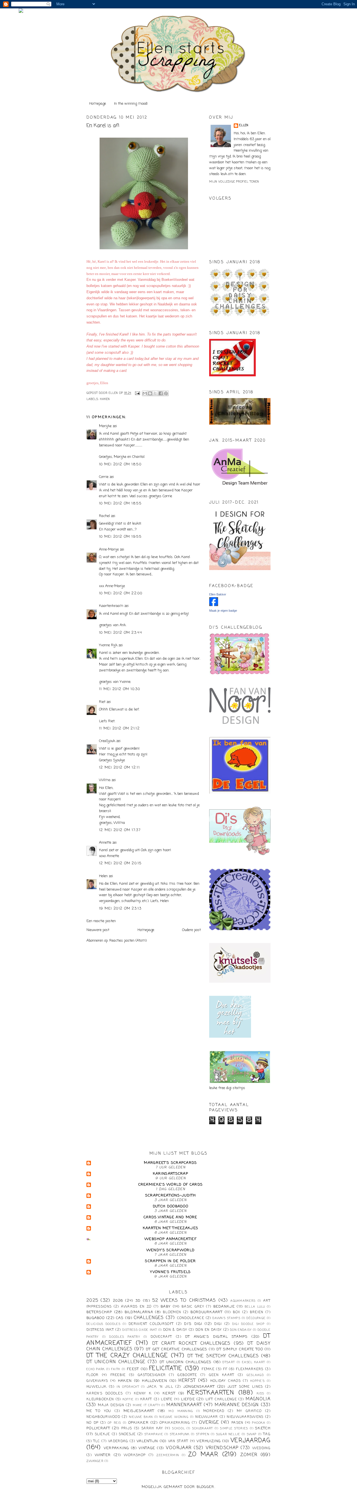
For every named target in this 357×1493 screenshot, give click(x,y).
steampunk (180, 1434)
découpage (256, 1318)
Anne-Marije (109, 549)
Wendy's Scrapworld (170, 1250)
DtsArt (229, 1362)
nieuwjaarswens (245, 1417)
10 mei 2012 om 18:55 (120, 503)
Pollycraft (98, 1428)
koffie (128, 1399)
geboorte (187, 1375)
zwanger (94, 1461)
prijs (126, 1428)
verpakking (116, 1448)
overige (209, 1422)
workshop (135, 1455)
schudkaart (202, 1428)
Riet (102, 702)
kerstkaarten (211, 1393)
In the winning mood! (131, 103)
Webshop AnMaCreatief (170, 1239)
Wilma (104, 780)
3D (138, 1300)
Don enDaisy (241, 1330)
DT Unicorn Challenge (115, 1362)
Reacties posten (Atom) (128, 940)
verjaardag (251, 1440)
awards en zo (136, 1306)
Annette (105, 842)
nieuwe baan (141, 1417)
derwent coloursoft (151, 1324)
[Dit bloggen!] (150, 393)
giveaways (97, 1381)
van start (178, 1441)
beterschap (99, 1312)
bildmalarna (139, 1312)
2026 (118, 1300)
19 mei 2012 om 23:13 (120, 908)
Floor (92, 1375)
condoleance (190, 1318)
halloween (154, 1381)
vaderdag (118, 1441)
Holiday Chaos (225, 1381)
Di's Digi (193, 1324)
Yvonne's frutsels (170, 1272)
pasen (237, 1422)
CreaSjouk (107, 741)
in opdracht (128, 1387)
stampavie (153, 1434)
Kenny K (143, 1393)
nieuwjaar (206, 1417)
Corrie (103, 477)
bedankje (224, 1306)
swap (252, 1434)
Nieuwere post (97, 930)
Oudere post (191, 930)
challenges (149, 1318)
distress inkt (100, 1329)
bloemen (172, 1312)
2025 (92, 1300)
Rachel (104, 516)
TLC (96, 1441)
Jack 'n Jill (160, 1386)
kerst (169, 1393)
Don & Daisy (175, 1329)
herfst (187, 1380)
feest (133, 1369)
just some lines (245, 1386)
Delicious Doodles (103, 1324)
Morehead (213, 1411)
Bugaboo (95, 1318)
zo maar (203, 1454)
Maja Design (111, 1405)
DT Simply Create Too (239, 1349)
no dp (92, 1422)
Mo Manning (180, 1411)
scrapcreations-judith (170, 1195)
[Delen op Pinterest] (166, 393)
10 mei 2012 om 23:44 (120, 632)
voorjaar (179, 1448)
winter (103, 1455)
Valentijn (147, 1441)
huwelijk (96, 1386)
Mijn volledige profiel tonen (234, 182)
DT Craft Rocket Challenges (191, 1343)
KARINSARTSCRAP (170, 1173)
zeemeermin (167, 1455)
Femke (208, 1369)
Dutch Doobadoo (170, 1206)
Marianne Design (237, 1405)
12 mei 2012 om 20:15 (120, 863)
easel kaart (253, 1362)
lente (167, 1399)
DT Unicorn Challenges (186, 1362)
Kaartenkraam (111, 606)
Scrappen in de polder (170, 1261)
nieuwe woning (174, 1417)
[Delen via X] (155, 393)
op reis (114, 1423)
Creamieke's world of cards (170, 1184)
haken (105, 399)
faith (115, 1369)
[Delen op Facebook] (160, 393)
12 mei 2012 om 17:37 (120, 830)
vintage (147, 1448)
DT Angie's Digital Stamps (216, 1336)
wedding (261, 1448)
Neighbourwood (103, 1417)
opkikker (138, 1422)
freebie (118, 1375)
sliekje (102, 1434)
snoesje (127, 1434)
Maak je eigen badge (223, 610)
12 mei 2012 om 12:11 (119, 767)
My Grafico (249, 1411)
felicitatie (165, 1368)
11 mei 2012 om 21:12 (119, 728)
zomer (249, 1455)
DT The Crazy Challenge (127, 1355)
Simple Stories (234, 1428)
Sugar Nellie (228, 1434)
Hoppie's (257, 1381)
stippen (202, 1434)
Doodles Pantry (124, 1337)
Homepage (97, 103)
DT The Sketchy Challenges (223, 1356)
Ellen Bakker (217, 594)
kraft (146, 1399)
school (178, 1428)
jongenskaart (199, 1386)
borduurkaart (206, 1312)
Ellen (244, 125)
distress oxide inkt (139, 1330)
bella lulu (255, 1307)
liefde (188, 1399)
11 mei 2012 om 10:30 (119, 689)
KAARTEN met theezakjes (171, 1228)
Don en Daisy (209, 1329)
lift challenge (221, 1399)
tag (267, 1434)
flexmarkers (249, 1369)
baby (166, 1306)
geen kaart (222, 1375)
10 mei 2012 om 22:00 (120, 593)
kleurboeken (100, 1399)
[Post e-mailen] (137, 393)
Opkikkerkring (175, 1422)
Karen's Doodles (104, 1393)
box (236, 1312)
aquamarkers (242, 1301)
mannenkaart (184, 1405)
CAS (120, 1318)
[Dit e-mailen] (145, 393)
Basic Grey (193, 1306)
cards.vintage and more (170, 1217)
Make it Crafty (146, 1405)
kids (260, 1393)
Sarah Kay (152, 1428)
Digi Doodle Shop (248, 1324)
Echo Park (95, 1369)
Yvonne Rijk (108, 645)
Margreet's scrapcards (170, 1163)
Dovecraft (161, 1336)
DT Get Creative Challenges (176, 1349)
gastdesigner (152, 1375)
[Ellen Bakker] (213, 605)
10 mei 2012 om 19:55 (120, 536)
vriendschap (222, 1448)
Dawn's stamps (226, 1318)
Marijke (106, 426)
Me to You (98, 1411)
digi (218, 1324)
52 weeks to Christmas (184, 1300)
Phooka (258, 1423)
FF (225, 1369)
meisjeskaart (139, 1411)
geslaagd (255, 1375)
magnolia (258, 1399)
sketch (263, 1428)
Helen (103, 876)
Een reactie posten (101, 921)
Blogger (205, 1487)
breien (257, 1312)
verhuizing (209, 1441)
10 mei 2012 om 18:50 (120, 464)
